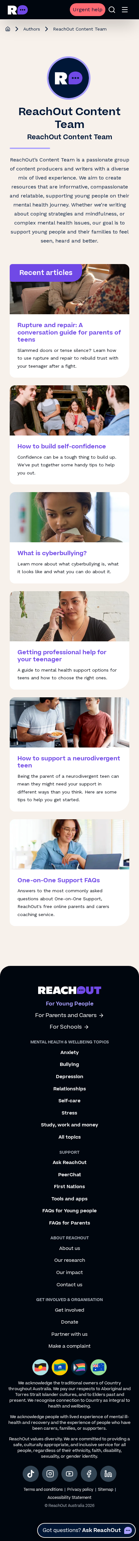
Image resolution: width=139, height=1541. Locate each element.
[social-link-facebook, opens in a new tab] (89, 1474)
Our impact (69, 1273)
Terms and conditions (43, 1489)
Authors (31, 29)
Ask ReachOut (70, 1163)
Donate (69, 1322)
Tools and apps (69, 1199)
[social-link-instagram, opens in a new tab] (50, 1474)
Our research (69, 1260)
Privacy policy (80, 1489)
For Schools (66, 1027)
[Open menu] (124, 9)
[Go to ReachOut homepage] (18, 9)
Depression (69, 1077)
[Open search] (111, 9)
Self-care (69, 1101)
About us (69, 1248)
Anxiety (69, 1053)
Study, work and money (69, 1125)
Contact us (69, 1285)
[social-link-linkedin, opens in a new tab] (108, 1474)
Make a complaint (69, 1346)
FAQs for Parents (69, 1223)
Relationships (69, 1089)
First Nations (69, 1187)
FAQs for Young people (69, 1211)
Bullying (69, 1064)
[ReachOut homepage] (7, 29)
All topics (70, 1137)
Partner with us (69, 1334)
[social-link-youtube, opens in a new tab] (69, 1474)
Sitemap (105, 1489)
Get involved (69, 1310)
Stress (69, 1113)
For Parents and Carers (66, 1015)
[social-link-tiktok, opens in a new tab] (31, 1474)
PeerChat (69, 1175)
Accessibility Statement (69, 1497)
